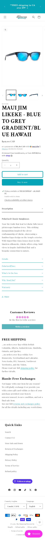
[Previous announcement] (4, 6)
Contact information (23, 535)
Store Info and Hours (14, 443)
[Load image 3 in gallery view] (34, 95)
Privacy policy (32, 527)
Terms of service (17, 531)
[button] (5, 17)
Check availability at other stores (18, 200)
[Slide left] (3, 95)
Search (8, 432)
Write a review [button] (22, 326)
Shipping (5, 149)
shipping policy (27, 368)
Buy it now (22, 182)
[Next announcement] (40, 6)
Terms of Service (12, 465)
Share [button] (6, 297)
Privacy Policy (11, 460)
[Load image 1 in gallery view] (11, 95)
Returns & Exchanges (14, 449)
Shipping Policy (11, 454)
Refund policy (11, 471)
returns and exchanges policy (26, 404)
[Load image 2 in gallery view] (22, 95)
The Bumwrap (21, 524)
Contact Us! (10, 438)
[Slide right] (42, 95)
